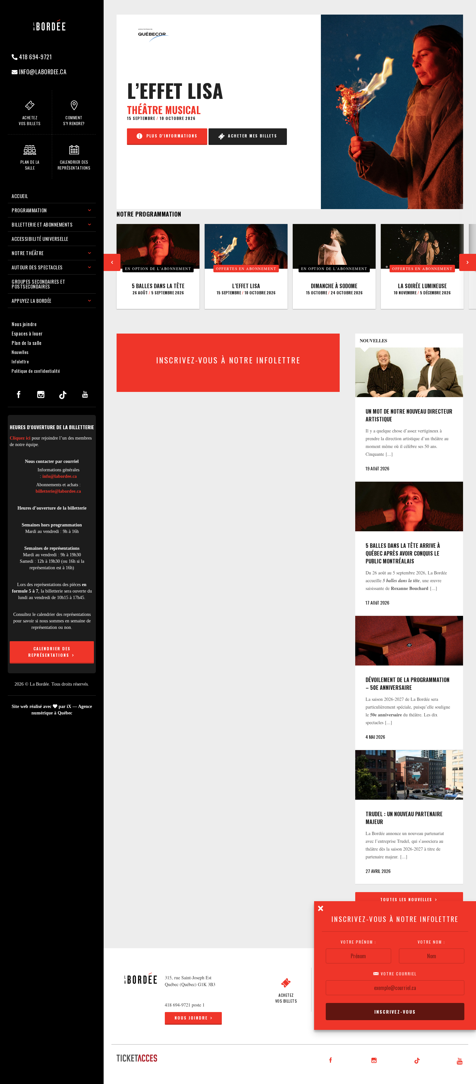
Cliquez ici (20, 438)
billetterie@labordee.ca (58, 491)
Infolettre (20, 361)
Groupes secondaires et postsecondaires (38, 284)
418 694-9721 (35, 57)
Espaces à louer (27, 333)
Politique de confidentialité (36, 371)
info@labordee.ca (42, 71)
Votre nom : (432, 942)
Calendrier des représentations (49, 652)
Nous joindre (24, 323)
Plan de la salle (26, 342)
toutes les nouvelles (407, 899)
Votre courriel (398, 973)
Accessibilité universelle (40, 238)
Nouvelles (20, 352)
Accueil (20, 195)
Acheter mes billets (251, 135)
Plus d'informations (170, 135)
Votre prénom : (358, 942)
